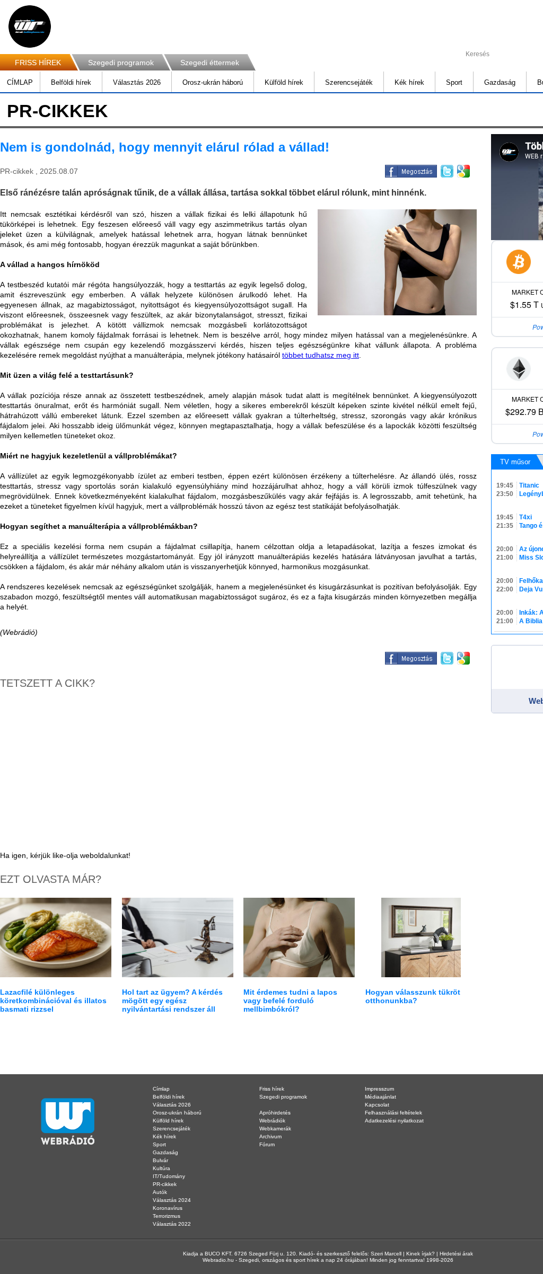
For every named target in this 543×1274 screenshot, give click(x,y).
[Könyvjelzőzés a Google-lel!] (463, 169)
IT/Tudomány (169, 1176)
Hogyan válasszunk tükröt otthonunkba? (412, 996)
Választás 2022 (172, 1224)
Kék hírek (409, 82)
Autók (160, 1192)
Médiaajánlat (380, 1097)
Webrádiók (272, 1120)
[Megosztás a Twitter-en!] (446, 169)
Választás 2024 (172, 1200)
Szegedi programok (121, 62)
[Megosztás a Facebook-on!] (410, 169)
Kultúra (161, 1168)
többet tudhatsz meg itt (320, 355)
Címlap (161, 1089)
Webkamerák (275, 1128)
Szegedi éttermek (209, 62)
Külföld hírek (284, 82)
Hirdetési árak (456, 1254)
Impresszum (379, 1089)
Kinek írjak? (420, 1254)
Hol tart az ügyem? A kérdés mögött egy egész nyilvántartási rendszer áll (172, 1000)
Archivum (270, 1136)
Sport (454, 82)
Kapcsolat (377, 1105)
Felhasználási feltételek (393, 1113)
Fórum (267, 1144)
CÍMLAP (20, 82)
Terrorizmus (166, 1216)
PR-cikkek (165, 1184)
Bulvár (160, 1160)
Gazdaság (499, 82)
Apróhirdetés (275, 1113)
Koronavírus (167, 1208)
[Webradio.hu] (29, 26)
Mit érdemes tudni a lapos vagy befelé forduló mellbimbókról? (290, 1000)
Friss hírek (271, 1089)
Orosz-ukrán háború (212, 82)
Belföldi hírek (71, 82)
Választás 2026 (137, 82)
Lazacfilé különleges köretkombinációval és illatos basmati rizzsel (53, 1000)
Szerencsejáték (349, 82)
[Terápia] (397, 262)
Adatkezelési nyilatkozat (394, 1120)
